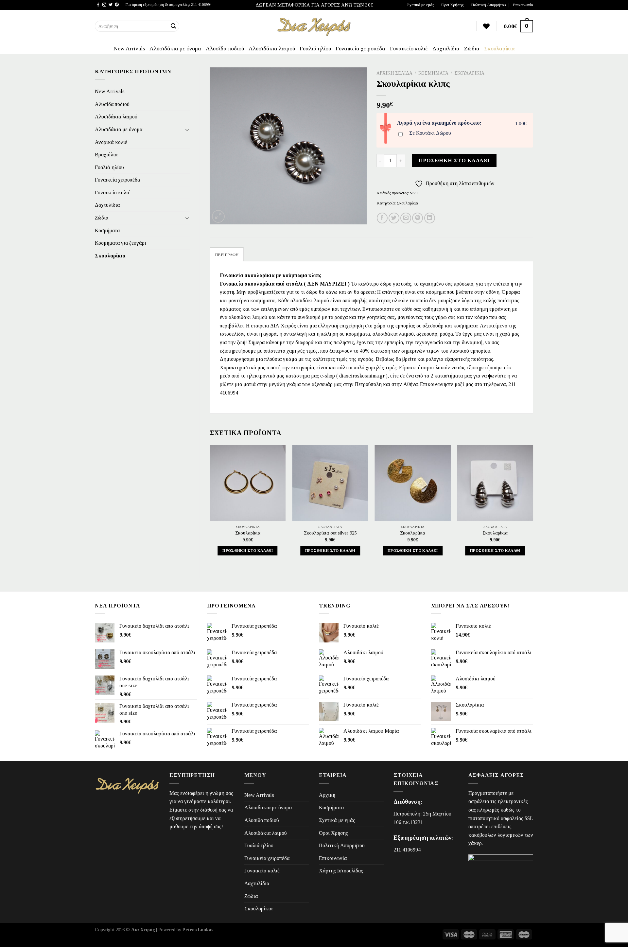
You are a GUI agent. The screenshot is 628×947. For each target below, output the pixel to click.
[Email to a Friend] (405, 218)
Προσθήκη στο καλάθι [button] (247, 550)
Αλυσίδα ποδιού (225, 48)
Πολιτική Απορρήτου (488, 5)
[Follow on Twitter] (111, 5)
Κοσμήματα (107, 230)
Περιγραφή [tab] (226, 255)
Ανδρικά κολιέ (111, 142)
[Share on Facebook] (382, 218)
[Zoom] (218, 216)
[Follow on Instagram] (104, 5)
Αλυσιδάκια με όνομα (175, 48)
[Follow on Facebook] (98, 5)
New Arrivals (129, 48)
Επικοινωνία (523, 5)
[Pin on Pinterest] (417, 218)
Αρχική (327, 795)
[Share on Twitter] (394, 218)
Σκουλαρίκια (499, 48)
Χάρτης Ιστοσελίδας (341, 870)
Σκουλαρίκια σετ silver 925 (330, 532)
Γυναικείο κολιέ (409, 48)
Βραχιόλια (106, 154)
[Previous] (210, 506)
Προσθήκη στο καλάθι (454, 160)
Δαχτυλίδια (446, 48)
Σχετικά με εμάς (420, 5)
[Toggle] (187, 129)
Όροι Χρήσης (452, 5)
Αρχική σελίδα (394, 73)
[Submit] (173, 26)
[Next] (533, 506)
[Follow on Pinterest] (117, 5)
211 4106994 (407, 849)
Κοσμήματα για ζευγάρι (120, 243)
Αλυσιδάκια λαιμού (272, 48)
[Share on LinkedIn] (429, 218)
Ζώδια (472, 48)
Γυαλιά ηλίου (315, 48)
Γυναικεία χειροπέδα (360, 48)
